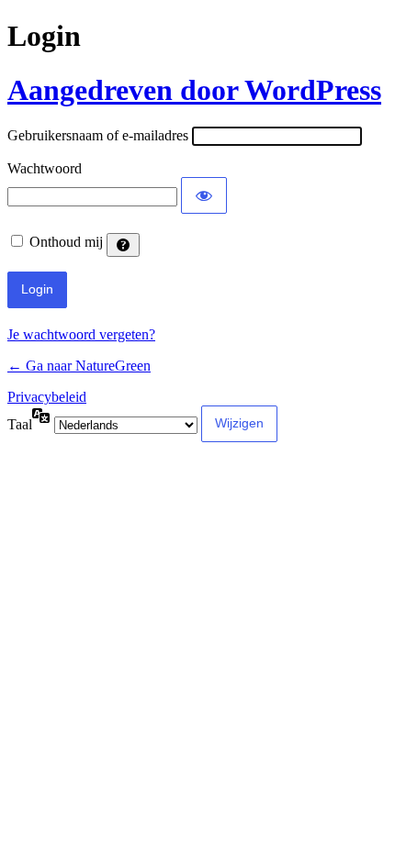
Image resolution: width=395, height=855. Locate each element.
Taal (19, 424)
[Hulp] (123, 245)
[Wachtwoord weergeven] (204, 195)
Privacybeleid (46, 397)
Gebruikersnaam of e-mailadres (97, 135)
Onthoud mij (66, 242)
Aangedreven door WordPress (194, 89)
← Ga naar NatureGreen (79, 365)
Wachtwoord (44, 168)
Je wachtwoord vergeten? (81, 334)
